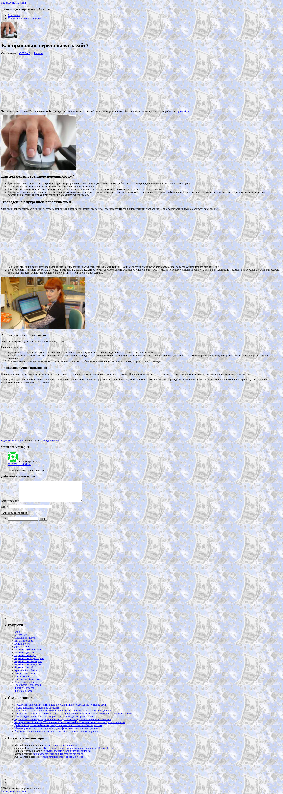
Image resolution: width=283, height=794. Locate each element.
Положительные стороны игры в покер (61, 756)
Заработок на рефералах (27, 664)
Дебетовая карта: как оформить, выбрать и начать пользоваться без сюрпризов (58, 725)
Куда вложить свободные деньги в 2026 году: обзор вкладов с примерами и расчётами (62, 719)
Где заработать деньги (13, 791)
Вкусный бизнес (23, 640)
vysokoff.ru (183, 111)
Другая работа (22, 646)
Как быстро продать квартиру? (61, 745)
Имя (4, 506)
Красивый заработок (26, 670)
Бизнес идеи (21, 634)
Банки (17, 631)
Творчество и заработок (27, 684)
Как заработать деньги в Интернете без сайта (57, 753)
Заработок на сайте (25, 667)
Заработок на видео (25, 655)
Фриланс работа (23, 690)
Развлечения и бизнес (26, 682)
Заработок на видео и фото (29, 658)
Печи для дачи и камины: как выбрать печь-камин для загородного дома (54, 716)
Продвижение (51, 440)
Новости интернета (25, 673)
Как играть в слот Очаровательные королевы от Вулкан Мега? (79, 748)
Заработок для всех (25, 652)
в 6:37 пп (19, 464)
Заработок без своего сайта (29, 649)
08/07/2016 (24, 53)
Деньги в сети (22, 643)
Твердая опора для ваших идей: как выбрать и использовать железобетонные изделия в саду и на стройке (73, 713)
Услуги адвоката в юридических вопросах (67, 750)
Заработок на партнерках (28, 661)
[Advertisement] (50, 82)
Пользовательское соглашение (25, 18)
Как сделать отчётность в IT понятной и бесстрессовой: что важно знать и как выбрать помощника (69, 722)
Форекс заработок (24, 687)
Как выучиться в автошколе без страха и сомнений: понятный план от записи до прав (62, 710)
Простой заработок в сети (28, 679)
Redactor (38, 53)
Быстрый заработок (25, 637)
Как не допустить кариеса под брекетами (37, 707)
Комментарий (10, 500)
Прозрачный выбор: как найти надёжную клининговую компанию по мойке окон (60, 704)
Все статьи (14, 15)
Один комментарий (12, 440)
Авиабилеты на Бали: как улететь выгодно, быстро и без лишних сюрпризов (57, 731)
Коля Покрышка (28, 461)
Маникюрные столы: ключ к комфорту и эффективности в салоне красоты (56, 728)
